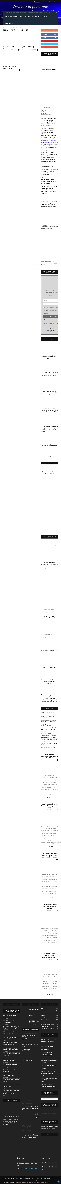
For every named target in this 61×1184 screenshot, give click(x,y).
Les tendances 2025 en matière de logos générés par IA (11, 1085)
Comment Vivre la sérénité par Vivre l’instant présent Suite (49, 955)
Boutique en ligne (26, 1049)
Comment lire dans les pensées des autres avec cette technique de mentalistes (50, 410)
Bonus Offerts (27, 16)
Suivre (55, 37)
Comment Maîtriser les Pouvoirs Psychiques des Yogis (49, 805)
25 (38, 49)
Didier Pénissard (6, 49)
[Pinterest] (42, 1)
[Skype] (47, 1)
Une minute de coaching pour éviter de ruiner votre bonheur (49, 744)
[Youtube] (57, 1)
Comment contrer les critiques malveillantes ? (10, 1070)
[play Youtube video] (49, 62)
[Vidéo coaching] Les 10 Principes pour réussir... (50, 356)
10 (19, 49)
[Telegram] (52, 1)
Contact (21, 19)
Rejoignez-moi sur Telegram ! (49, 30)
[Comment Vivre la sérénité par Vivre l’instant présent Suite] (49, 966)
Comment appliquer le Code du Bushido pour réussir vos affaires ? (49, 736)
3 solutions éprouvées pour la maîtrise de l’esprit (49, 906)
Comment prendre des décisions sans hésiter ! (49, 393)
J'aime (55, 34)
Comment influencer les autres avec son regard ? (49, 740)
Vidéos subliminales (49, 667)
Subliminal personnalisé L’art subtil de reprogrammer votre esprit (49, 721)
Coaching (7, 16)
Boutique (40, 12)
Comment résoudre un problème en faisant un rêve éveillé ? (49, 748)
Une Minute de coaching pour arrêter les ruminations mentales (48, 713)
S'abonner (54, 47)
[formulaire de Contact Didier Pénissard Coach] (25, 1009)
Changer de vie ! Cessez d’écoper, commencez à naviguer (49, 732)
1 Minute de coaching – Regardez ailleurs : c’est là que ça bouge (49, 728)
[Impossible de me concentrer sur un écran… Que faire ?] (49, 767)
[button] (56, 13)
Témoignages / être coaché (16, 16)
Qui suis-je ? (23, 12)
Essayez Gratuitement (49, 562)
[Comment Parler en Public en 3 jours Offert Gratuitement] (25, 1022)
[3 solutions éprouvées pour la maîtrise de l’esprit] (49, 918)
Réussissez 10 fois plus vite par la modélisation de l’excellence (49, 1060)
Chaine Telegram (9, 23)
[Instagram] (35, 1)
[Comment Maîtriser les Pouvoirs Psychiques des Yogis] (49, 817)
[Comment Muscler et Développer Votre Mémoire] (30, 38)
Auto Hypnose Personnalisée (49, 650)
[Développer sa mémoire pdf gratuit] (11, 38)
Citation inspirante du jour (12, 19)
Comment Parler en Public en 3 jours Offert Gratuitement (34, 1021)
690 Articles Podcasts (14, 12)
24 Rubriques (47, 12)
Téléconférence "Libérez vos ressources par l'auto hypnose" (50, 681)
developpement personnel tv (38, 16)
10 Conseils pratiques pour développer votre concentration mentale (49, 855)
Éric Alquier (43, 1084)
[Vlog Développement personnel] (25, 1015)
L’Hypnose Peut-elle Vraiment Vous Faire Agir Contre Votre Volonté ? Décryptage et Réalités (11, 1092)
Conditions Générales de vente (29, 1050)
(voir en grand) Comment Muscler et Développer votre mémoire (49, 445)
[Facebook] (32, 1)
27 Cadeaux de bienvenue (32, 12)
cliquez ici (51, 203)
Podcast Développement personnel (40, 19)
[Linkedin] (37, 1)
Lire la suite (49, 797)
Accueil (6, 12)
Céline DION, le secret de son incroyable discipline (47, 717)
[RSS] (45, 1)
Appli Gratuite (27, 19)
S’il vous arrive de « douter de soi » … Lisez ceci (11, 1080)
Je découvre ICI (32, 1137)
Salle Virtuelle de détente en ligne (49, 545)
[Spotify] (49, 1)
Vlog (47, 16)
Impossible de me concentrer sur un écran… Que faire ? (49, 756)
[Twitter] (54, 1)
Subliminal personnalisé (50, 638)
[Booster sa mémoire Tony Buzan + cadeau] (11, 59)
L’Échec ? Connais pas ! (8, 1075)
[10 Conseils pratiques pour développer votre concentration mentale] (49, 866)
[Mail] (40, 1)
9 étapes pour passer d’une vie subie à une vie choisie (48, 724)
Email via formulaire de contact (29, 1054)
